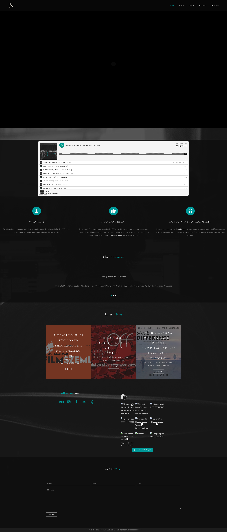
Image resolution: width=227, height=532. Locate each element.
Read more (68, 369)
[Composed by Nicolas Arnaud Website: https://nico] (142, 424)
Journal (202, 5)
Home (172, 5)
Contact (215, 5)
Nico (74, 360)
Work (181, 5)
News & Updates (72, 363)
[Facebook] (76, 402)
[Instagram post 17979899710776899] (128, 424)
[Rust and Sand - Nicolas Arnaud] (157, 424)
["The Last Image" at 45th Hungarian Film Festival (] (142, 409)
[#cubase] (142, 439)
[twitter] (91, 402)
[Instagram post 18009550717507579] (157, 409)
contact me (189, 232)
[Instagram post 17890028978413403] (157, 439)
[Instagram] (68, 402)
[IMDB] (61, 402)
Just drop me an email (113, 235)
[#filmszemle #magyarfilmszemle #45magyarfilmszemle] (128, 409)
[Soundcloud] (83, 402)
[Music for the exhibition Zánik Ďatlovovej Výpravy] (128, 439)
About (191, 5)
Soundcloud (180, 229)
